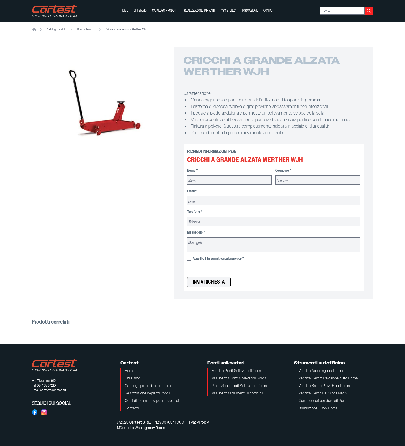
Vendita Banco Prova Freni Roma (324, 385)
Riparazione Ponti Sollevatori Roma (239, 385)
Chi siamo (140, 10)
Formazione (250, 10)
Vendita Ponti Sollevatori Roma (236, 370)
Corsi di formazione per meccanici (152, 400)
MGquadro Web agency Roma (141, 428)
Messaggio (196, 232)
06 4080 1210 (46, 385)
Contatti (269, 10)
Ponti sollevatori (86, 29)
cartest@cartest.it (53, 390)
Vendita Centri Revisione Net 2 (323, 393)
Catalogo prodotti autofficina (148, 385)
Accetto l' (218, 258)
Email (192, 191)
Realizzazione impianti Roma (147, 393)
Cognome (283, 170)
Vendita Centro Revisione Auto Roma (328, 378)
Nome (192, 170)
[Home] (34, 29)
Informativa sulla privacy (224, 258)
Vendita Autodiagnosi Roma (321, 370)
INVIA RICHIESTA (209, 282)
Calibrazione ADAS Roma (318, 408)
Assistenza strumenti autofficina (237, 393)
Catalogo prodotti (165, 10)
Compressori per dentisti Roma (323, 400)
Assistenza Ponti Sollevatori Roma (239, 378)
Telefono (194, 211)
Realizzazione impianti (199, 10)
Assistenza (228, 10)
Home (124, 10)
